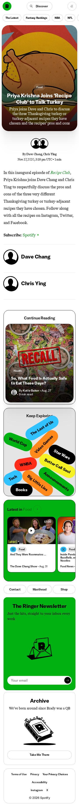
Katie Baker (31, 390)
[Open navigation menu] (72, 6)
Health (18, 370)
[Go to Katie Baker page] (14, 392)
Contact (15, 589)
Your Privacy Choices (55, 774)
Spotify (30, 235)
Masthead (40, 589)
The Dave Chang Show (23, 566)
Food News (67, 566)
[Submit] (67, 680)
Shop (64, 589)
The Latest (11, 17)
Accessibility (39, 782)
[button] (39, 6)
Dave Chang (34, 154)
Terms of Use (19, 774)
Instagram (37, 790)
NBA (57, 17)
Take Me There (39, 755)
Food (39, 87)
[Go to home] (7, 6)
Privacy (34, 774)
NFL (70, 17)
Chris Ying (50, 154)
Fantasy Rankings (36, 17)
